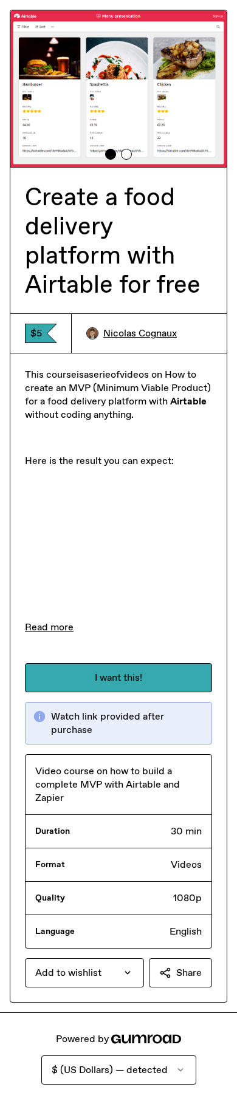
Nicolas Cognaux (140, 333)
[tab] (110, 154)
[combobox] (84, 972)
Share (189, 972)
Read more (49, 627)
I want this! (118, 677)
